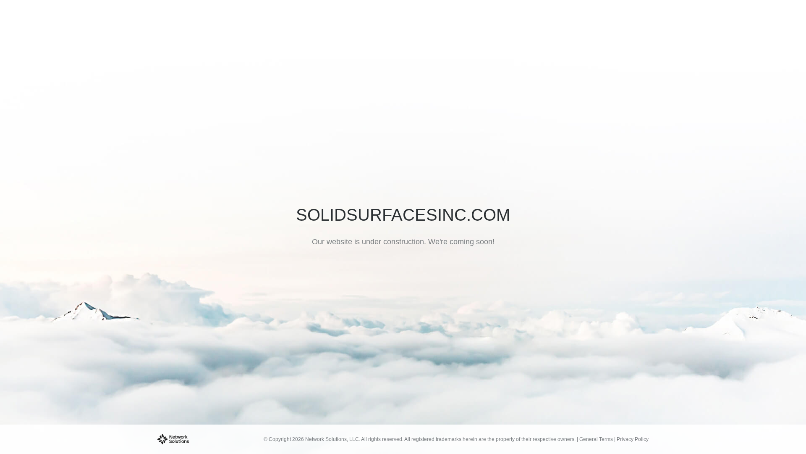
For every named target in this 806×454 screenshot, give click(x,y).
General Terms (596, 439)
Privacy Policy (633, 439)
